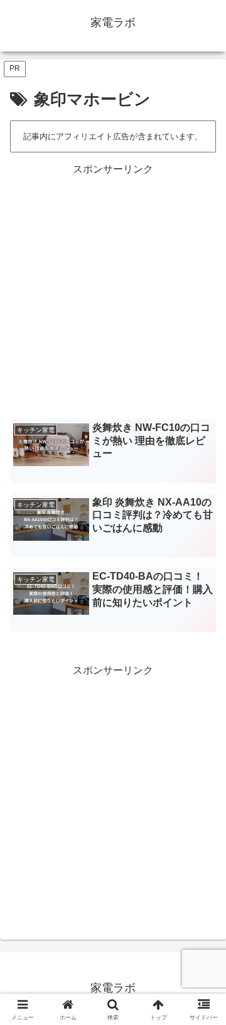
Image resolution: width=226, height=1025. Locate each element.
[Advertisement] (113, 291)
